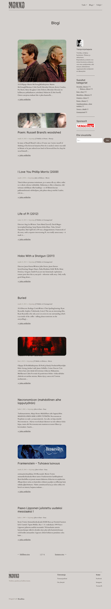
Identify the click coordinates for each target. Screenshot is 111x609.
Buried (22, 298)
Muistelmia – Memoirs (83, 95)
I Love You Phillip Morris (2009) (38, 171)
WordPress (21, 599)
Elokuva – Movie (61, 77)
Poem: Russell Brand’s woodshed (39, 132)
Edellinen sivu (24, 554)
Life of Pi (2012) (28, 213)
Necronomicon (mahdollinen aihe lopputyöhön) (39, 401)
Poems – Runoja (48, 139)
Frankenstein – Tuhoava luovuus (39, 463)
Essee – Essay (42, 409)
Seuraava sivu (60, 554)
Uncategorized (48, 220)
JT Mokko (38, 77)
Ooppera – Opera (81, 98)
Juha (36, 178)
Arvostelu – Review (49, 77)
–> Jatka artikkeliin (24, 99)
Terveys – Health (81, 109)
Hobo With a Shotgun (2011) (36, 256)
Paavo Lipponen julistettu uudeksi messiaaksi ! (40, 509)
